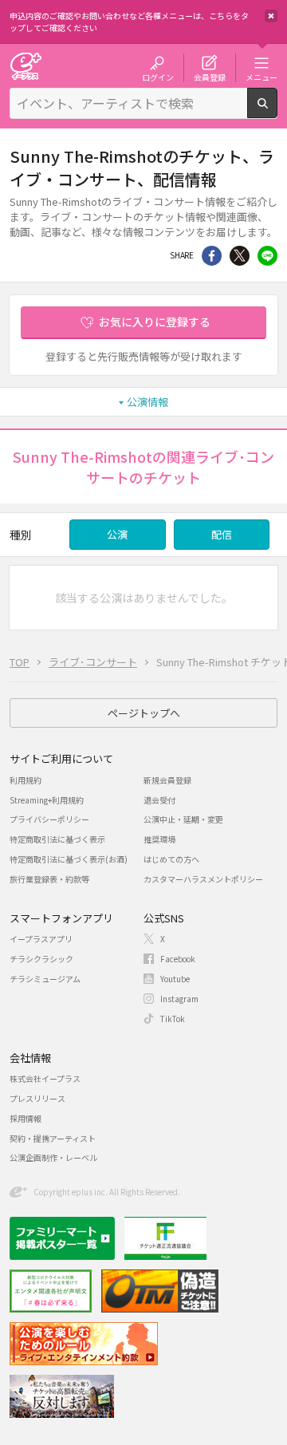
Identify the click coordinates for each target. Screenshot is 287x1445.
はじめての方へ (171, 859)
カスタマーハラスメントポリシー (203, 879)
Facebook (177, 959)
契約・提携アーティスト (53, 1138)
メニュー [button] (261, 76)
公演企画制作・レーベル (53, 1157)
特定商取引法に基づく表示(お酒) (69, 859)
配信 (221, 534)
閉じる (271, 16)
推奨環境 (159, 839)
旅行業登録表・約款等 (49, 879)
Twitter (240, 256)
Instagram (179, 999)
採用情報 (25, 1118)
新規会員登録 (167, 780)
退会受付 (159, 800)
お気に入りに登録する (154, 322)
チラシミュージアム (45, 979)
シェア (212, 256)
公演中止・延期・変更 (183, 819)
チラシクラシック (41, 959)
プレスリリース (37, 1098)
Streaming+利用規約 (47, 800)
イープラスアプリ (41, 939)
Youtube (175, 979)
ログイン (158, 76)
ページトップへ (144, 713)
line (267, 256)
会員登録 (210, 76)
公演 (117, 534)
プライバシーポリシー (49, 819)
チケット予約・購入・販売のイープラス (25, 66)
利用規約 (25, 780)
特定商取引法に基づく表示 (57, 839)
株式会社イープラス (45, 1078)
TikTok (172, 1019)
